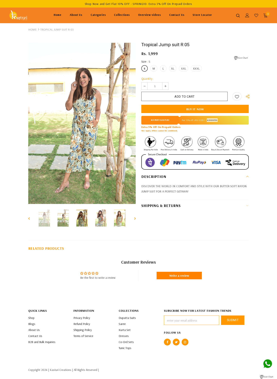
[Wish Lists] (237, 96)
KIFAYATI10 (212, 120)
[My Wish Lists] (256, 15)
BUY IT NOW (195, 109)
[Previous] (31, 218)
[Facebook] (167, 342)
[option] (82, 123)
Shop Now (92, 4)
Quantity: (147, 78)
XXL (183, 68)
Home (32, 29)
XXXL (196, 68)
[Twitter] (176, 342)
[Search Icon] (238, 15)
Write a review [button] (179, 275)
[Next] (132, 218)
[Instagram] (185, 342)
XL (172, 68)
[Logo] (20, 15)
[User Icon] (247, 15)
